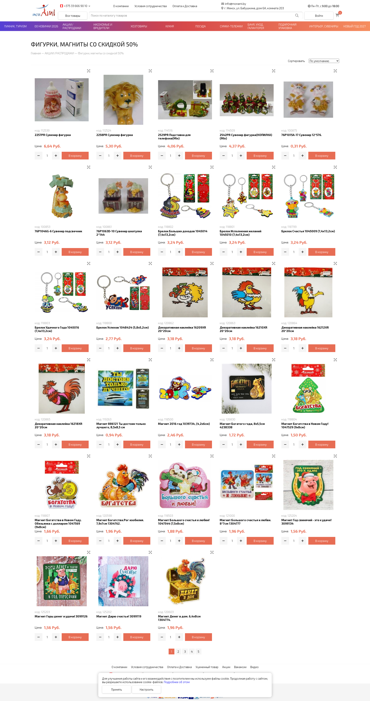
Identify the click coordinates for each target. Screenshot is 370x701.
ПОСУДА (200, 26)
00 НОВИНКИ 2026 (46, 26)
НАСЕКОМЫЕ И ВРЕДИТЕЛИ (102, 26)
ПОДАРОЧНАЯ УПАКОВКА (287, 26)
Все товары (72, 15)
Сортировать (296, 61)
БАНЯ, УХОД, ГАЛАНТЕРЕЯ (256, 26)
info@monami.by (235, 3)
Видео (254, 667)
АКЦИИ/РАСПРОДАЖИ (72, 26)
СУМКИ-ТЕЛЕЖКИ (231, 26)
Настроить (146, 689)
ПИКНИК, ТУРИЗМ (15, 26)
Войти (319, 15)
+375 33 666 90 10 (75, 5)
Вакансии (240, 667)
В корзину (75, 155)
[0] (337, 16)
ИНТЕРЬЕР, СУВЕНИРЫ (323, 26)
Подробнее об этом (177, 682)
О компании (121, 6)
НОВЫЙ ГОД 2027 (354, 26)
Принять (116, 689)
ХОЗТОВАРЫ (139, 26)
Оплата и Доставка (184, 6)
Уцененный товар (207, 667)
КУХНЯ (170, 26)
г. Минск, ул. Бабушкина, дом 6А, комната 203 (254, 8)
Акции (226, 667)
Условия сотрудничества (151, 6)
